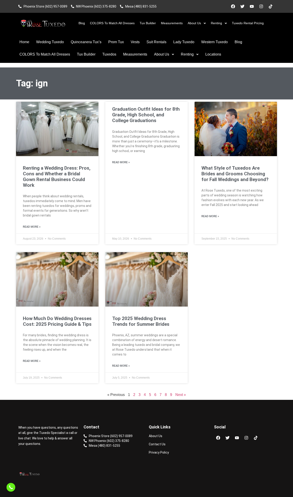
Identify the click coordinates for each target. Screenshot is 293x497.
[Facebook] (233, 6)
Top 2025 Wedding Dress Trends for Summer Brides (140, 321)
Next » (180, 395)
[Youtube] (252, 6)
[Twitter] (242, 6)
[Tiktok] (270, 6)
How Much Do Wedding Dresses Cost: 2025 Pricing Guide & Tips (57, 321)
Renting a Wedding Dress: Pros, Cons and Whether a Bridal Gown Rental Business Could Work (56, 176)
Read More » (32, 226)
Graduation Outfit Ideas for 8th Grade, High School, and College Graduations (146, 114)
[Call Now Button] (10, 487)
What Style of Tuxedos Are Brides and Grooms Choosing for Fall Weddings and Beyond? (235, 173)
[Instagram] (261, 6)
